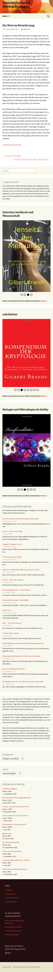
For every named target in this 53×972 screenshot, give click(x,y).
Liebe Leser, (6, 611)
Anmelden (8, 891)
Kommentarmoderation (13, 927)
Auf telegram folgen (12, 935)
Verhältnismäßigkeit (9, 789)
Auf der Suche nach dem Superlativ (32, 159)
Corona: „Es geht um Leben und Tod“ (15, 807)
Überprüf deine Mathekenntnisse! (14, 870)
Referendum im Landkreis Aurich (14, 825)
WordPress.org (10, 902)
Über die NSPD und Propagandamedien (16, 798)
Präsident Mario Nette (10, 634)
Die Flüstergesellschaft (10, 843)
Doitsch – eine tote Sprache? (13, 580)
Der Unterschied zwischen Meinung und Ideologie (20, 519)
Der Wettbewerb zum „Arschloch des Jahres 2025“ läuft (22, 682)
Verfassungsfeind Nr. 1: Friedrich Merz (16, 590)
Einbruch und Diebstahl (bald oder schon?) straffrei (20, 570)
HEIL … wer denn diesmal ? (12, 623)
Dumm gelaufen (11, 155)
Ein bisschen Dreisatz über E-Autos (15, 816)
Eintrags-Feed (10, 894)
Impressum (6, 967)
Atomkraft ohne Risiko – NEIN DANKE (15, 601)
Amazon (43, 300)
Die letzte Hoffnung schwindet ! (13, 669)
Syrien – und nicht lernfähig (12, 532)
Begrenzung (6, 834)
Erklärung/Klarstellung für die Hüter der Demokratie (21, 656)
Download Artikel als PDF (12, 145)
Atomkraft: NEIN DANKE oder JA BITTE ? (16, 861)
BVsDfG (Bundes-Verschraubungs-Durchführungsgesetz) (23, 644)
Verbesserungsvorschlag (11, 557)
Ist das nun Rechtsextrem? (12, 852)
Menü (4, 16)
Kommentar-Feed (11, 898)
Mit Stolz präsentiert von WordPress (26, 967)
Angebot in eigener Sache (12, 545)
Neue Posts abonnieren (13, 931)
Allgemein (26, 29)
